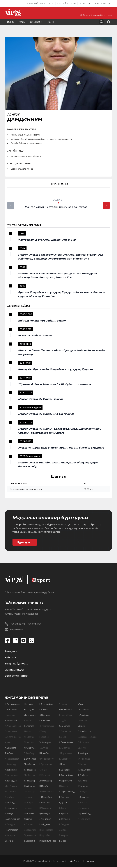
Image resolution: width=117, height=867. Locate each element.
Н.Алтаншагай (11, 720)
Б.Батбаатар (10, 791)
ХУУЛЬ (22, 21)
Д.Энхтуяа (82, 791)
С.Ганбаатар (29, 775)
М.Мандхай (44, 775)
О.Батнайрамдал (12, 818)
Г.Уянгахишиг (83, 709)
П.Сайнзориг (64, 769)
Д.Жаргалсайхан (46, 725)
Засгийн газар (66, 3)
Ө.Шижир (82, 764)
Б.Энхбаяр (82, 780)
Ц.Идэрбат (44, 753)
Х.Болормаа (29, 736)
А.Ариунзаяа (10, 747)
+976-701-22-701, (17, 624)
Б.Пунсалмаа (64, 747)
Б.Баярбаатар (30, 714)
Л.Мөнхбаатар (45, 780)
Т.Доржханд (29, 840)
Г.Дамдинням (30, 835)
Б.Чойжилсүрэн (84, 758)
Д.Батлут (9, 813)
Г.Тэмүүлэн (64, 824)
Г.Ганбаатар (29, 791)
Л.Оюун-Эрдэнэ (66, 742)
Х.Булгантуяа (29, 747)
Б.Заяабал (44, 736)
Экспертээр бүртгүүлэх (16, 663)
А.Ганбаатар (29, 786)
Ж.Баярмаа (29, 720)
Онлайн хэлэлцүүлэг (14, 669)
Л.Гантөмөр (29, 813)
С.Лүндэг (43, 769)
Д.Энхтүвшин (84, 796)
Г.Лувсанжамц (45, 764)
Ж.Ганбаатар (29, 780)
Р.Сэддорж (64, 796)
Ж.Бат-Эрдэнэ (11, 780)
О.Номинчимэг (65, 709)
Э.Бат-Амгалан (11, 775)
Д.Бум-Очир (29, 753)
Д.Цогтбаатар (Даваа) (88, 736)
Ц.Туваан (63, 802)
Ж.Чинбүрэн (83, 753)
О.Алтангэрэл (11, 709)
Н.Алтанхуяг (10, 714)
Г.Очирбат (64, 736)
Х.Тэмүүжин (64, 818)
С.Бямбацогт (29, 764)
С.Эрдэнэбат (83, 807)
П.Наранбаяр (45, 835)
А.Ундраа (63, 829)
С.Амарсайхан (11, 731)
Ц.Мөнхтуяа (44, 813)
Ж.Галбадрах (30, 769)
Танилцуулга (11, 651)
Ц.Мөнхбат (44, 786)
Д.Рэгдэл (63, 764)
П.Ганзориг (28, 802)
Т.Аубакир (9, 753)
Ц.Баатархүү (10, 764)
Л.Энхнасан (83, 786)
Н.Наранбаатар (46, 829)
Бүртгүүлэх (24, 542)
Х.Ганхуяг (28, 818)
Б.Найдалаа (44, 824)
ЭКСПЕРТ (51, 21)
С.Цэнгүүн (82, 747)
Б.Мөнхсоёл (44, 802)
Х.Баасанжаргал (12, 758)
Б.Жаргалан (44, 720)
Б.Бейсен (28, 731)
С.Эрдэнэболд (84, 813)
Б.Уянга (81, 703)
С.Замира (43, 731)
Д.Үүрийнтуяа (84, 714)
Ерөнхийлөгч (36, 3)
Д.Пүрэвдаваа (65, 753)
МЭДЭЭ (10, 21)
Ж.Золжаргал (45, 742)
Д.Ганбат (28, 796)
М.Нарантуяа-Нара (47, 840)
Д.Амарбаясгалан (13, 725)
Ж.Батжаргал (11, 807)
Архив (90, 860)
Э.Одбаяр (63, 720)
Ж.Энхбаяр (83, 775)
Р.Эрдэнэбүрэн (84, 818)
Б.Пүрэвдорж (65, 758)
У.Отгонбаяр (65, 731)
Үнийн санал (10, 657)
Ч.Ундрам (63, 835)
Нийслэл (85, 3)
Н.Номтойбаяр (65, 714)
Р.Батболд (10, 802)
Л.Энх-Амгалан (84, 769)
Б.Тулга (62, 807)
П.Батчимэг (29, 703)
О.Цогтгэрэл (83, 742)
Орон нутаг (102, 3)
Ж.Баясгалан (29, 725)
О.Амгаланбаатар (13, 736)
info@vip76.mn (16, 629)
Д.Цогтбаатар (84, 731)
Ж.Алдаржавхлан (13, 703)
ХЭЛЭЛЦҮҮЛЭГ (36, 21)
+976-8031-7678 (34, 624)
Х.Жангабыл (44, 714)
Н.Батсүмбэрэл (11, 829)
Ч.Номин (63, 703)
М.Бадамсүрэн (11, 769)
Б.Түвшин (63, 813)
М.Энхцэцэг (83, 802)
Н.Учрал (62, 840)
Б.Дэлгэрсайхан (46, 703)
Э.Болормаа (29, 742)
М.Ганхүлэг (28, 824)
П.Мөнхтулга (45, 807)
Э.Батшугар (29, 709)
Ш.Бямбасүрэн (30, 758)
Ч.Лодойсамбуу (46, 758)
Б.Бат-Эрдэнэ (11, 786)
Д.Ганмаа (28, 807)
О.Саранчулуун (65, 780)
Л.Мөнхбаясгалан (47, 791)
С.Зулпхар (43, 747)
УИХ (51, 3)
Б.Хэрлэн (81, 725)
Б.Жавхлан (44, 709)
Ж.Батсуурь (10, 824)
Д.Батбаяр (9, 796)
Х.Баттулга (10, 835)
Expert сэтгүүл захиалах (16, 675)
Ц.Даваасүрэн (30, 829)
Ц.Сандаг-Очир (66, 775)
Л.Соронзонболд (67, 791)
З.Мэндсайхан (45, 818)
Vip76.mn (75, 860)
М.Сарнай (63, 786)
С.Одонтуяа (64, 725)
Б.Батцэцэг (9, 840)
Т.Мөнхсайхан (45, 796)
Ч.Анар (8, 742)
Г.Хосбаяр (82, 720)
